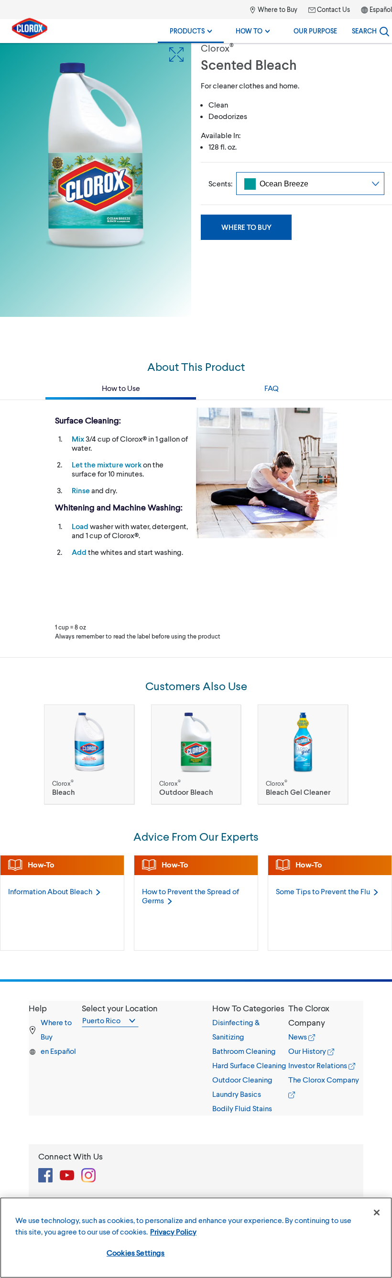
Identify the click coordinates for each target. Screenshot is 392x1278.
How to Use (121, 387)
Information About (50, 891)
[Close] (376, 1212)
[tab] (250, 1058)
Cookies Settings (136, 1252)
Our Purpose (315, 31)
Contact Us (333, 9)
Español (381, 9)
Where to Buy (276, 9)
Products (188, 31)
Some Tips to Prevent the (323, 891)
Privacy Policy (173, 1231)
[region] (196, 1237)
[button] (250, 1008)
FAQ (271, 387)
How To (250, 31)
